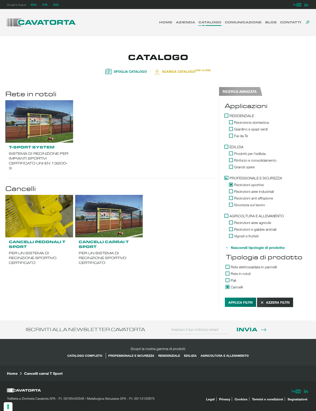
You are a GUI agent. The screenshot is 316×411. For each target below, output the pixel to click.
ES (56, 4)
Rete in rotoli (241, 274)
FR (45, 4)
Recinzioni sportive (249, 185)
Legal (210, 399)
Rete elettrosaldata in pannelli (254, 267)
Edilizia (236, 147)
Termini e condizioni (267, 399)
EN (34, 4)
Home (165, 22)
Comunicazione (243, 22)
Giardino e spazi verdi (251, 129)
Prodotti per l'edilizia (250, 153)
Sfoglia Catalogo (130, 71)
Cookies (241, 399)
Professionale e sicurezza (255, 178)
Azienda (185, 22)
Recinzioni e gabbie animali (255, 229)
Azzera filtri (278, 302)
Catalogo (209, 22)
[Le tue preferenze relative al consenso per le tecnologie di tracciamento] (8, 406)
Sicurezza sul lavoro (249, 205)
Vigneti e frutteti (246, 236)
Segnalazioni (297, 399)
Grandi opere (244, 167)
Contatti (290, 22)
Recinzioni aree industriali (254, 191)
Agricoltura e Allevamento (256, 216)
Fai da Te (241, 136)
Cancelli (237, 287)
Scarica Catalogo (186, 71)
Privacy (224, 399)
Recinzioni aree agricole (252, 223)
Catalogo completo (84, 355)
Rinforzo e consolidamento (255, 160)
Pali (233, 280)
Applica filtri (240, 302)
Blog (271, 22)
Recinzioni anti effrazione (253, 198)
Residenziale (241, 116)
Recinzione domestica (251, 122)
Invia (247, 329)
